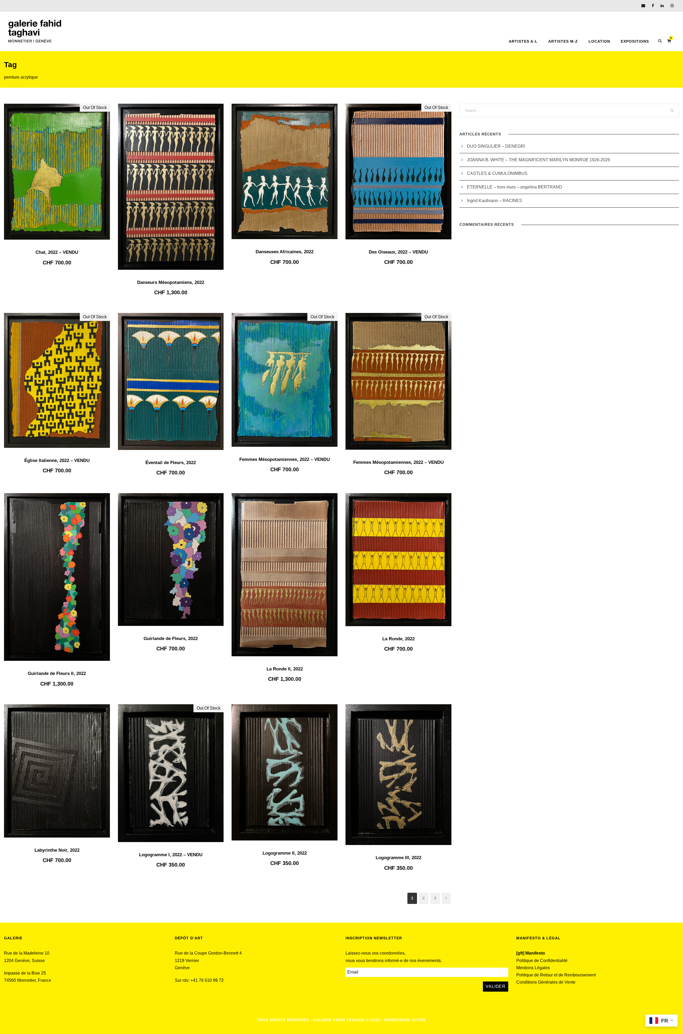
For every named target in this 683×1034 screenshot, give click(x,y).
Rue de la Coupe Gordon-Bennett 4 (208, 953)
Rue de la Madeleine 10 (26, 953)
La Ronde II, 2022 (285, 668)
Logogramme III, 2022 (398, 857)
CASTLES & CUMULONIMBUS (498, 173)
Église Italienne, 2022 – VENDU (57, 460)
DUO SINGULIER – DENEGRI (496, 146)
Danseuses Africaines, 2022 (284, 251)
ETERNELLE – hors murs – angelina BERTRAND (514, 187)
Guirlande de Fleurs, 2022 (171, 638)
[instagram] (672, 5)
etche (419, 1020)
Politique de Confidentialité (541, 960)
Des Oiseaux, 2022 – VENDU (398, 252)
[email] (643, 5)
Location (599, 41)
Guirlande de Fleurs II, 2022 (57, 673)
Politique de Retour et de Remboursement (556, 975)
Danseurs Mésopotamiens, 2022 (170, 282)
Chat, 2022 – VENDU (56, 252)
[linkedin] (662, 5)
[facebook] (653, 5)
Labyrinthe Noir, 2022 (57, 850)
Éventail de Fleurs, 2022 (170, 462)
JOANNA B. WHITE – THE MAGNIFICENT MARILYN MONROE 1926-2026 (538, 160)
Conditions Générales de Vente (545, 982)
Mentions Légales (533, 967)
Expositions (635, 41)
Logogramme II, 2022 (285, 853)
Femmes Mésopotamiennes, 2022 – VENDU (284, 459)
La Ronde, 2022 (398, 638)
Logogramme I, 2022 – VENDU (170, 854)
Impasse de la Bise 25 (25, 973)
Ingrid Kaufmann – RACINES (494, 200)
